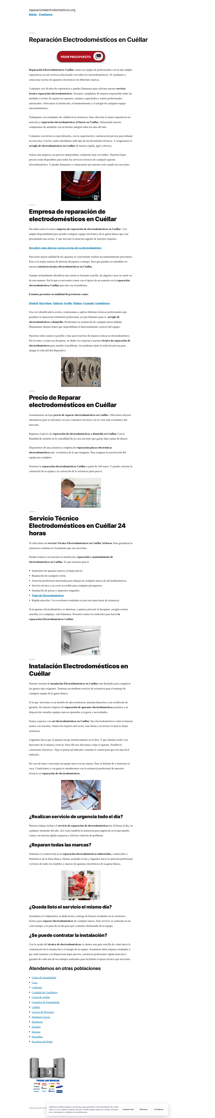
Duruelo (36, 1027)
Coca (34, 982)
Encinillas (37, 1036)
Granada (88, 303)
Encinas (36, 1032)
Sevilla (68, 303)
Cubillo (36, 1007)
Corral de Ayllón (41, 997)
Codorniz (37, 987)
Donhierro (37, 1022)
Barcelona (45, 303)
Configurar (159, 1109)
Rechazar (144, 1109)
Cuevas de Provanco (43, 1012)
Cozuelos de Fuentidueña (45, 1002)
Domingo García (41, 1017)
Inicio (33, 14)
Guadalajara (102, 303)
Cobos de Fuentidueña (44, 977)
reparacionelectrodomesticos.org (52, 10)
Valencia (58, 303)
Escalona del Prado (42, 1041)
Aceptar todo (128, 1109)
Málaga (77, 303)
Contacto (45, 14)
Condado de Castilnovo (44, 992)
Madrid (33, 303)
